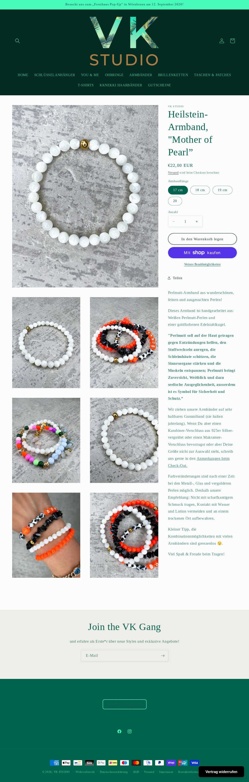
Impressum (166, 771)
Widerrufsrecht (85, 771)
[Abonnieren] (162, 655)
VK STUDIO (62, 771)
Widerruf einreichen (124, 704)
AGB (136, 771)
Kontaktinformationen (192, 771)
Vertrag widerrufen (221, 772)
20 (175, 201)
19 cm (222, 190)
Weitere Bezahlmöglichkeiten (202, 264)
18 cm (200, 190)
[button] (17, 41)
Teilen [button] (177, 278)
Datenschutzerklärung (114, 771)
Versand (173, 172)
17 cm (178, 190)
